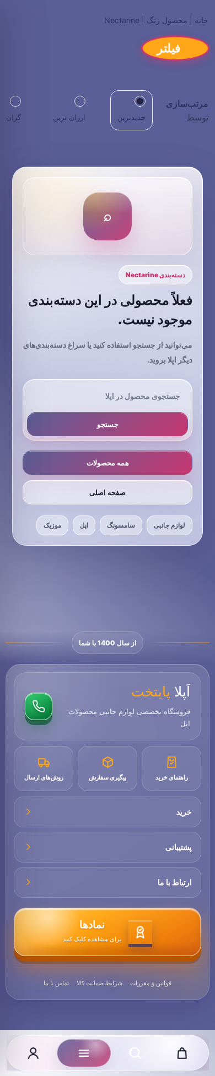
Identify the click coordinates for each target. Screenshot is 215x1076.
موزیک (52, 525)
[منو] (84, 1053)
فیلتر (169, 48)
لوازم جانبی (169, 525)
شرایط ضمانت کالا (99, 983)
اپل (84, 525)
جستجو (108, 424)
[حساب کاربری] (33, 1053)
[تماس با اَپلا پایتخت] (38, 706)
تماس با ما (56, 983)
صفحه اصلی (107, 492)
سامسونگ (121, 525)
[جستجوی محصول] (135, 1053)
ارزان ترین (69, 117)
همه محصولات (108, 462)
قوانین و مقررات (150, 983)
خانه (201, 20)
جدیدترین (131, 117)
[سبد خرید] (182, 1053)
